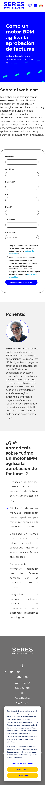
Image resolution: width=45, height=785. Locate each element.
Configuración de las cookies (22, 763)
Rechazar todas (22, 775)
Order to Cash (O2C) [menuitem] (22, 688)
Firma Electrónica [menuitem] (22, 703)
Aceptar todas (22, 769)
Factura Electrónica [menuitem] (22, 698)
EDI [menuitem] (22, 693)
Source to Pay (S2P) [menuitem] (22, 683)
